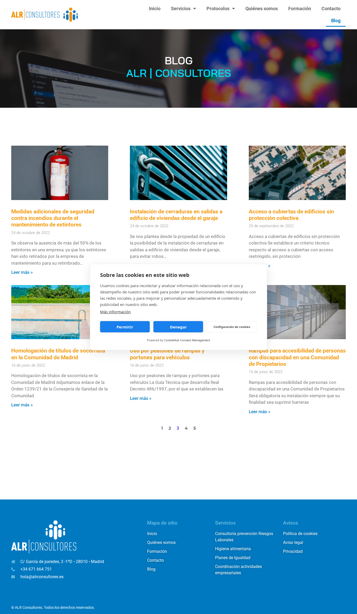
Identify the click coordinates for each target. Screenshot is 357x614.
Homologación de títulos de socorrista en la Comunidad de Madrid (58, 354)
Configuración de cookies (232, 327)
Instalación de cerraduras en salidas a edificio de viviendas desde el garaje (176, 214)
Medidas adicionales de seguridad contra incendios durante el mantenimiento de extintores (52, 218)
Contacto (331, 8)
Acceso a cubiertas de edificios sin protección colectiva (291, 214)
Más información (115, 311)
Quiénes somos (261, 8)
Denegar (178, 326)
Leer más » (22, 272)
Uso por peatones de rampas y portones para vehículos (167, 354)
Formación (299, 8)
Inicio (154, 8)
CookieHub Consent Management (187, 340)
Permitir (125, 326)
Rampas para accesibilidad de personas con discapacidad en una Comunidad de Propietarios (297, 357)
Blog (336, 20)
